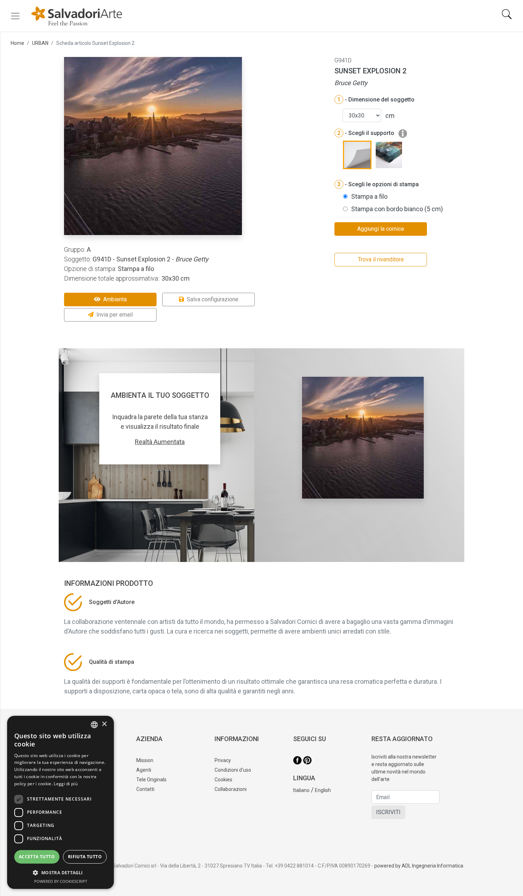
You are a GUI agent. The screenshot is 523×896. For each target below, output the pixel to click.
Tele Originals (151, 779)
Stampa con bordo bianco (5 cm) (397, 209)
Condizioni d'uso (233, 770)
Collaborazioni (231, 789)
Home (17, 43)
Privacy (223, 760)
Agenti (143, 770)
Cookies (223, 779)
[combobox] (94, 724)
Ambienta (115, 299)
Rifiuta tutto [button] (85, 857)
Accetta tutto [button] (37, 857)
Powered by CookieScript (60, 881)
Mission (144, 760)
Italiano (301, 790)
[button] (60, 872)
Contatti (145, 789)
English (323, 790)
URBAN (40, 43)
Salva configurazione (212, 299)
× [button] (104, 724)
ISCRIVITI (388, 812)
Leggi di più (66, 784)
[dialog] (60, 802)
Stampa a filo (369, 196)
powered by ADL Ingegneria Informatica (418, 866)
